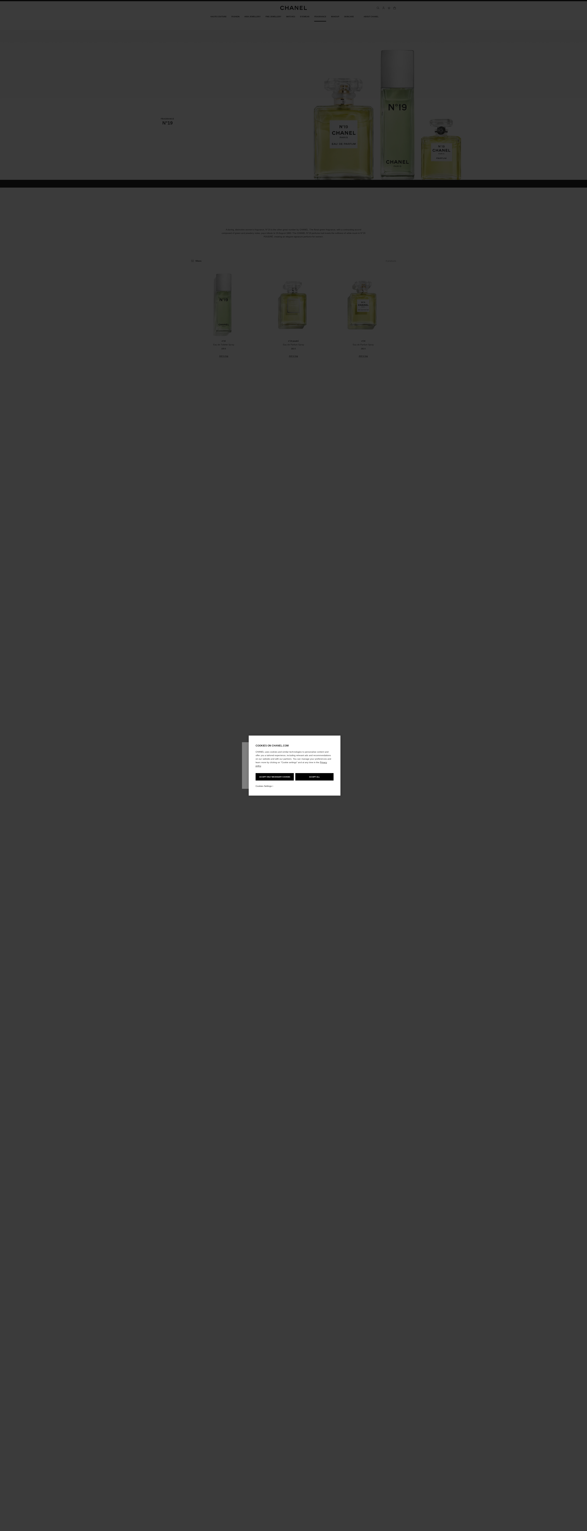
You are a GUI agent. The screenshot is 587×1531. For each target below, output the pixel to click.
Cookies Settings (264, 786)
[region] (294, 765)
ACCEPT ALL (314, 777)
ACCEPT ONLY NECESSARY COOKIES (274, 777)
